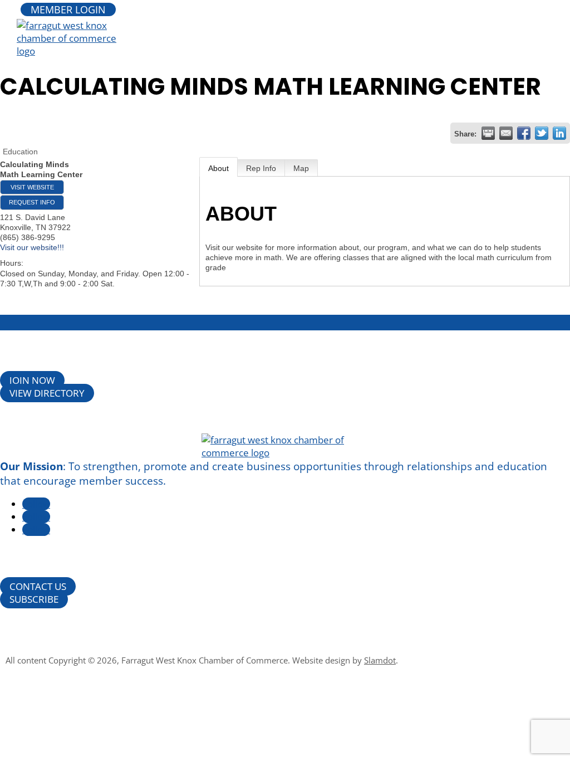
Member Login (68, 9)
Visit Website (32, 187)
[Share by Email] (506, 133)
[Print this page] (488, 133)
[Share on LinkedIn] (559, 133)
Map (301, 168)
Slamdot (380, 660)
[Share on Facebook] (523, 133)
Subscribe (33, 599)
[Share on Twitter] (541, 133)
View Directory (47, 393)
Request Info (32, 202)
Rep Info (261, 168)
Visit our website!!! (32, 247)
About (218, 168)
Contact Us (37, 586)
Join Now (32, 380)
